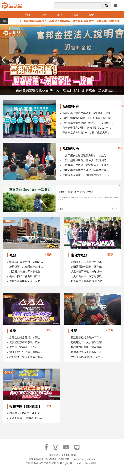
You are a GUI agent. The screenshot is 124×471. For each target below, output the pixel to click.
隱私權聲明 (90, 463)
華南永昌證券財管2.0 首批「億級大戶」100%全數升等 (88, 132)
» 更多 (119, 148)
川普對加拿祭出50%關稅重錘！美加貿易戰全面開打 (26, 271)
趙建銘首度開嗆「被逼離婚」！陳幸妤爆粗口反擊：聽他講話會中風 (88, 347)
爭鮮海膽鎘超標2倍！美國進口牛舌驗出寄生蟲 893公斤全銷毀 (88, 357)
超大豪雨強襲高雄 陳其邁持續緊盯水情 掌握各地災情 (88, 281)
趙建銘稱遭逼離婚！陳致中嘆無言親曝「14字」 (86, 170)
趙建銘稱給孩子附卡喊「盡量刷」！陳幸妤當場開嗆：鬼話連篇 (88, 352)
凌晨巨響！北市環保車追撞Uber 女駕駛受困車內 (26, 266)
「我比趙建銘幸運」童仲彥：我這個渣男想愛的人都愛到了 (86, 160)
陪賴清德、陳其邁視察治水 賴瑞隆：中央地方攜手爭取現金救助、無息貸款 (88, 262)
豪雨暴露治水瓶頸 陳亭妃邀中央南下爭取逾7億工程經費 (88, 266)
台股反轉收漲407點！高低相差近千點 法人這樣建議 (88, 118)
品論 (75, 14)
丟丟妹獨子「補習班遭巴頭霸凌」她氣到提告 (26, 276)
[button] (120, 60)
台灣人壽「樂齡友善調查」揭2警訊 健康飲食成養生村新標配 (88, 113)
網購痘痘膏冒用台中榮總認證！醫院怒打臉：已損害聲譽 (26, 262)
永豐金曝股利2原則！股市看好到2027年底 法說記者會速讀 (88, 128)
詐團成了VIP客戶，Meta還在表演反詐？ (26, 413)
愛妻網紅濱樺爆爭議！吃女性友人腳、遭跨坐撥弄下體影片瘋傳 (26, 342)
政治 (59, 14)
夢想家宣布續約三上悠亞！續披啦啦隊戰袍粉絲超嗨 (26, 347)
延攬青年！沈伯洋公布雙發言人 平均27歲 (86, 165)
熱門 (27, 14)
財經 (43, 14)
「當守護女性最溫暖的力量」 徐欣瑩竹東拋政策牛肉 (86, 155)
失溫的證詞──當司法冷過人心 (26, 418)
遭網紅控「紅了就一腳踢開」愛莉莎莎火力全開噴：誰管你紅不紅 (26, 352)
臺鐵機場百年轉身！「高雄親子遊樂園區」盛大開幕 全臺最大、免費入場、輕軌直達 (62, 21)
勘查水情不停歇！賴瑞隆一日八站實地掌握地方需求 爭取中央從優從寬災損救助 (88, 271)
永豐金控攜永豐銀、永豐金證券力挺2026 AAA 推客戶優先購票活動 (26, 337)
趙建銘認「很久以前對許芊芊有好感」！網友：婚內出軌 (88, 342)
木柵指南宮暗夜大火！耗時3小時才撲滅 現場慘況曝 (26, 281)
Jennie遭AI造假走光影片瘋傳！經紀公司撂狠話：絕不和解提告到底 (26, 357)
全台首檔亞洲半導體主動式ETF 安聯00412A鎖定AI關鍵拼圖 (88, 123)
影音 (91, 14)
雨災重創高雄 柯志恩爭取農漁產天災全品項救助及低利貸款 (88, 276)
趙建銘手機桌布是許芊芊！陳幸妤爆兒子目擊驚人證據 (88, 337)
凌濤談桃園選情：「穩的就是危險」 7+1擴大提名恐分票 (86, 175)
